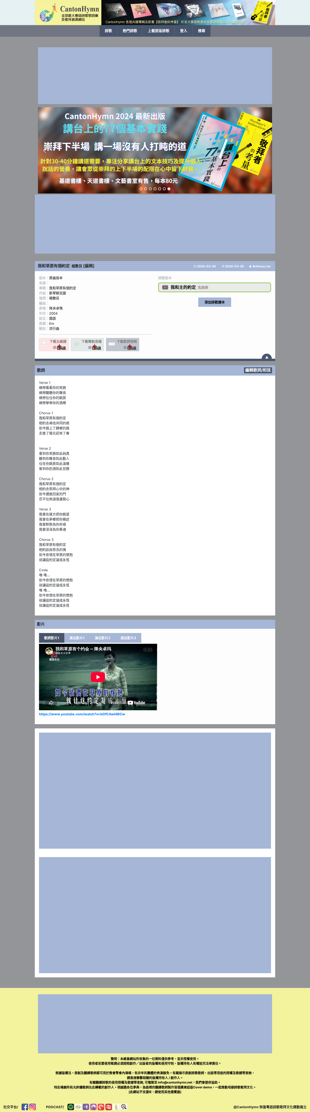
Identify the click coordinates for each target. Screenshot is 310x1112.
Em (51, 323)
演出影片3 (128, 638)
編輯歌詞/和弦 (258, 370)
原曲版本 (56, 278)
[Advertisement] (155, 75)
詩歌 (108, 31)
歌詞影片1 (51, 638)
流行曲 (54, 328)
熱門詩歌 (130, 31)
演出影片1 (77, 638)
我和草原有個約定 (62, 288)
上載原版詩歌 (158, 31)
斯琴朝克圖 (57, 293)
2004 (53, 313)
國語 (52, 318)
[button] (44, 150)
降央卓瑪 (56, 308)
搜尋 (201, 31)
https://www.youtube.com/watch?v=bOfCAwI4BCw (82, 714)
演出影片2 (102, 638)
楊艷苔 (76, 266)
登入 (183, 31)
